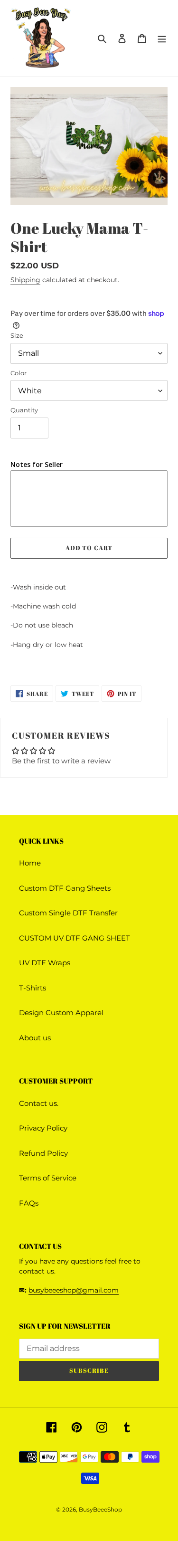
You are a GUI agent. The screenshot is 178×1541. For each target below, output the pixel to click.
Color (18, 373)
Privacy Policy (43, 1127)
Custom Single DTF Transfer (68, 912)
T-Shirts (32, 987)
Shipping (25, 280)
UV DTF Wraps (44, 962)
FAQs (28, 1203)
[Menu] (162, 38)
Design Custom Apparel (61, 1012)
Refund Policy (43, 1153)
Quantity (24, 410)
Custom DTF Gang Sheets (65, 888)
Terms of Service (47, 1177)
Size (16, 335)
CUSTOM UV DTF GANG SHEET (74, 937)
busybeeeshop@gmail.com (73, 1290)
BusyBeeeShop (100, 1509)
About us (35, 1037)
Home (30, 862)
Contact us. (38, 1103)
